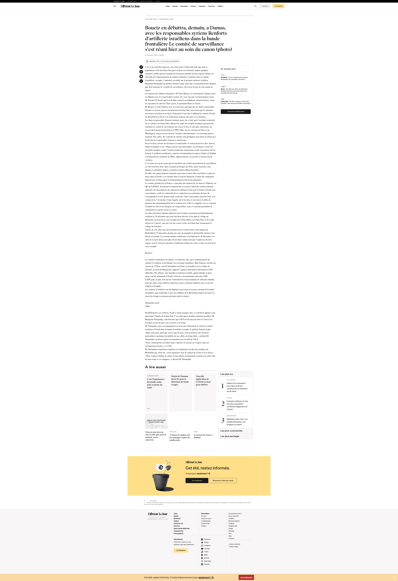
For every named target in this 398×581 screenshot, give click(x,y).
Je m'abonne (246, 577)
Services (177, 526)
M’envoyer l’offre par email (223, 480)
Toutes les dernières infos (235, 111)
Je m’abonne (197, 480)
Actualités (151, 19)
